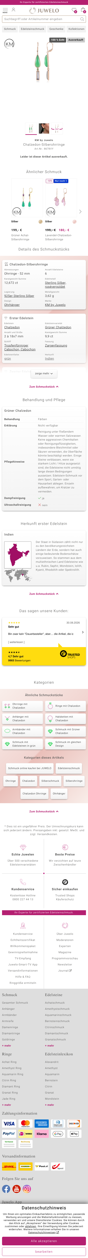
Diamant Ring (11, 1087)
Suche (82, 19)
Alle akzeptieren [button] (44, 1241)
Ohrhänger (12, 305)
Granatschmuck (55, 1040)
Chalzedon (12, 327)
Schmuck (10, 29)
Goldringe (8, 1040)
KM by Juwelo (55, 305)
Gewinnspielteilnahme (23, 952)
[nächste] (80, 211)
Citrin (48, 1087)
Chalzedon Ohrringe (34, 794)
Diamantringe (11, 1033)
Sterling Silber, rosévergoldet (55, 285)
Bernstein (51, 1080)
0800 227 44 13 (22, 899)
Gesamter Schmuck (15, 1003)
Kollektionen (77, 29)
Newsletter (65, 965)
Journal (63, 971)
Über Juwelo (65, 934)
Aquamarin (52, 1074)
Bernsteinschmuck (57, 1021)
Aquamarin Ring (12, 1074)
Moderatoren (65, 940)
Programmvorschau (65, 959)
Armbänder (9, 1015)
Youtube (16, 1189)
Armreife (8, 1021)
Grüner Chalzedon (58, 327)
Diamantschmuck (56, 1033)
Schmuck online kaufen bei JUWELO (29, 768)
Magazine (65, 952)
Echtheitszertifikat (23, 940)
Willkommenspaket (23, 946)
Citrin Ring (9, 1080)
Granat (49, 1093)
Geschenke (56, 29)
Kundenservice (23, 934)
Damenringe (10, 1027)
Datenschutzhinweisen (42, 1233)
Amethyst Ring (11, 1068)
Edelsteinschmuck (32, 29)
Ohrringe (11, 781)
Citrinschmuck (54, 1027)
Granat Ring (10, 1093)
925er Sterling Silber (19, 296)
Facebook (6, 1189)
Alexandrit (52, 1062)
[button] (5, 10)
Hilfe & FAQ (22, 977)
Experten (65, 946)
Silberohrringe (74, 781)
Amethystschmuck (57, 1009)
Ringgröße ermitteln (23, 983)
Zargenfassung (56, 345)
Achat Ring (9, 1062)
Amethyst (51, 1068)
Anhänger (8, 1009)
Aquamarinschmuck (58, 1015)
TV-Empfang (23, 959)
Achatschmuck (55, 1003)
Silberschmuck (50, 781)
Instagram (27, 1189)
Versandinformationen (23, 971)
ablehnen (30, 1226)
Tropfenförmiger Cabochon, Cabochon (20, 347)
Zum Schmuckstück (42, 387)
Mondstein (52, 1099)
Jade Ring (8, 1099)
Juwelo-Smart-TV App (23, 965)
